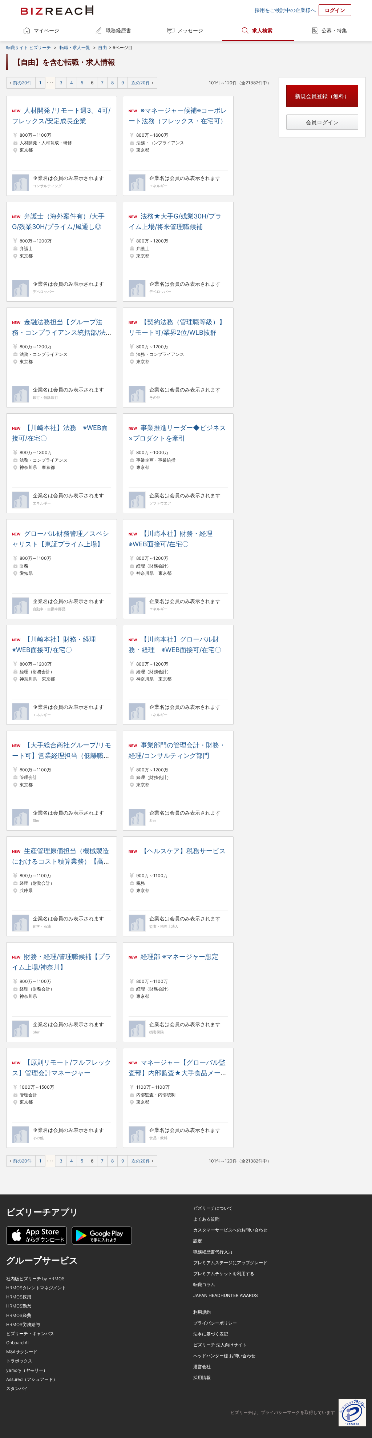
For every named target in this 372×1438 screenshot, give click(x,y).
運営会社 (202, 1366)
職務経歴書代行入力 (212, 1251)
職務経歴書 (118, 30)
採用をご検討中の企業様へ (285, 10)
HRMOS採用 (18, 1297)
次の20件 (141, 82)
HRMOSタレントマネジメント (36, 1287)
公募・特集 (334, 30)
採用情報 (202, 1377)
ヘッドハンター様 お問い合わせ (224, 1355)
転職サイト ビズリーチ (28, 47)
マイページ (46, 30)
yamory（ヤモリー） (27, 1370)
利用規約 (202, 1312)
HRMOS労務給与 (23, 1324)
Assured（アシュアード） (31, 1379)
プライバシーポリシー (215, 1323)
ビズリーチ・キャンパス (30, 1333)
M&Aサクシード (21, 1351)
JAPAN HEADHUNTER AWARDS (225, 1295)
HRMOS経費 (18, 1315)
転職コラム (204, 1284)
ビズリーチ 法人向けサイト (220, 1344)
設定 (197, 1241)
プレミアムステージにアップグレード (230, 1262)
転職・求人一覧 (75, 47)
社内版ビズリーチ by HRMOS (35, 1278)
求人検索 (262, 30)
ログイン (335, 10)
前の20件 (22, 82)
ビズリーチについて (212, 1208)
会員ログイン (322, 122)
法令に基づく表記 (210, 1334)
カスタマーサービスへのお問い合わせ (230, 1230)
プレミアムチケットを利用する (223, 1273)
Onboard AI (17, 1342)
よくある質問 (206, 1219)
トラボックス (19, 1360)
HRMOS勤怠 (18, 1306)
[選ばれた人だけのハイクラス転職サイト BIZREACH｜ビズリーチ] (57, 10)
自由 (102, 47)
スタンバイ (17, 1388)
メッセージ (190, 30)
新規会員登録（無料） (322, 96)
